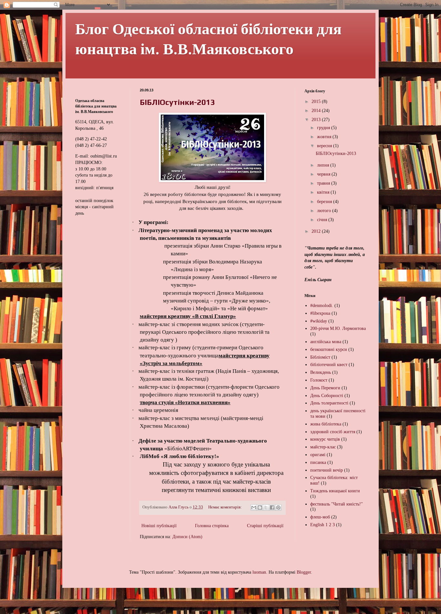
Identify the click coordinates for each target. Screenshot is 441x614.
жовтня (325, 136)
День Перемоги (325, 387)
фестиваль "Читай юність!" (336, 504)
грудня (324, 127)
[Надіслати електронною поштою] (254, 507)
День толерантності (329, 403)
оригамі (317, 454)
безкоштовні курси (328, 349)
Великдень (320, 372)
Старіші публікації (265, 525)
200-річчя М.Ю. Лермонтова (338, 328)
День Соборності (326, 395)
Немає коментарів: (225, 507)
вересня (325, 145)
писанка (318, 462)
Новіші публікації (159, 525)
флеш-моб (320, 517)
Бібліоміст (320, 357)
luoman (259, 572)
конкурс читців (325, 439)
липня (323, 165)
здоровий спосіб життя (332, 431)
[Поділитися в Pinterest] (278, 507)
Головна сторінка (212, 525)
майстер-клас (323, 447)
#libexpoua (320, 313)
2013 (317, 119)
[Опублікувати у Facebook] (272, 507)
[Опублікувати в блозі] (260, 507)
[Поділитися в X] (266, 507)
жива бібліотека (325, 424)
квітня (324, 192)
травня (324, 183)
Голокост (318, 380)
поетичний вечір (326, 470)
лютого (324, 210)
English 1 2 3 (322, 524)
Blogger (304, 572)
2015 (317, 101)
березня (325, 201)
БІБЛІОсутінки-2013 (177, 102)
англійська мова (325, 341)
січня (322, 219)
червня (324, 174)
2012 (317, 231)
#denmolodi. (321, 305)
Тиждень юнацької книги (335, 490)
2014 (317, 110)
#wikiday (318, 321)
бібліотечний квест (328, 364)
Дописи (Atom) (187, 536)
